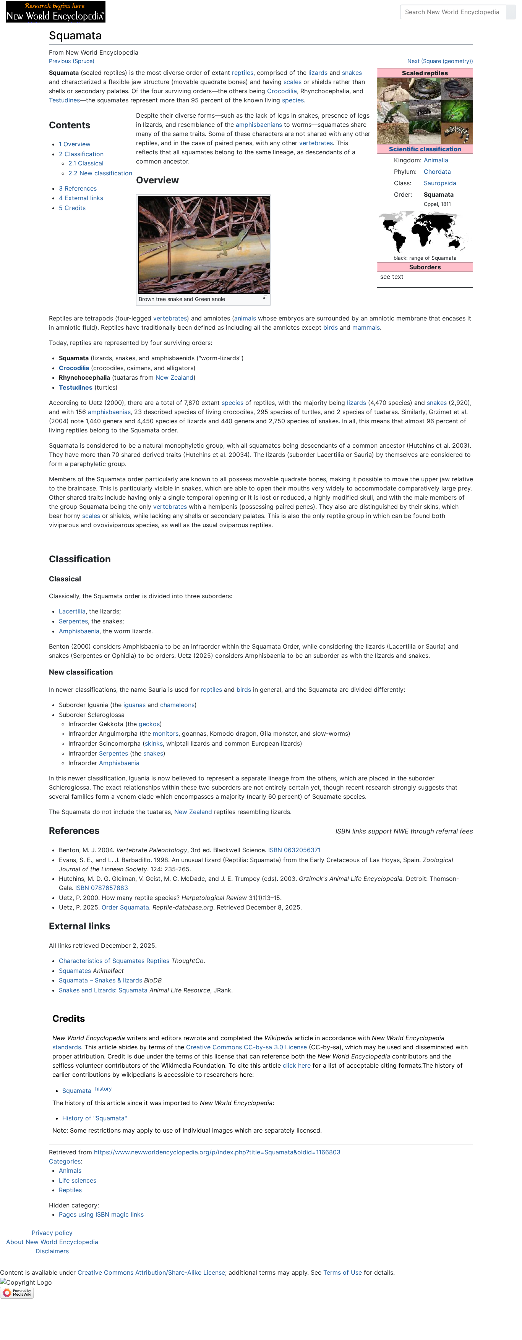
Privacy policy (52, 1232)
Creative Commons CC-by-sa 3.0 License (246, 1047)
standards (66, 1047)
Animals (70, 1170)
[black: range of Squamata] (425, 231)
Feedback (196, 12)
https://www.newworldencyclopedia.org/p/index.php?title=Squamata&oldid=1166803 (217, 1152)
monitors (165, 733)
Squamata (76, 1090)
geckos (149, 724)
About (161, 12)
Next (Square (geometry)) (440, 61)
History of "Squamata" (94, 1118)
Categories (65, 1161)
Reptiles (70, 1190)
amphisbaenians (259, 124)
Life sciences (77, 1180)
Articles (129, 12)
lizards (317, 72)
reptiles (242, 72)
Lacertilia (72, 611)
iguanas (134, 705)
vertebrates (316, 143)
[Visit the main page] (55, 11)
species (293, 100)
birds (330, 327)
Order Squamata (125, 907)
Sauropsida (440, 183)
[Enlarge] (265, 297)
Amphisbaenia (79, 631)
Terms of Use (342, 1272)
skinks (154, 743)
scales (293, 82)
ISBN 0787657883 (101, 888)
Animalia (436, 160)
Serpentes (73, 621)
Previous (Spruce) (71, 61)
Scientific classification (425, 149)
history (103, 1089)
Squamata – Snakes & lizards (100, 980)
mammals (366, 327)
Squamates (75, 970)
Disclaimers (52, 1251)
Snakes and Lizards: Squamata (103, 990)
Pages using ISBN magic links (101, 1214)
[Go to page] (511, 12)
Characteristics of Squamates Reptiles (114, 961)
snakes (352, 72)
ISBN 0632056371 (294, 850)
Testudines (64, 100)
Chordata (437, 171)
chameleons (177, 705)
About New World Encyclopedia (52, 1242)
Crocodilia (282, 91)
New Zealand (174, 377)
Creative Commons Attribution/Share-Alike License (151, 1272)
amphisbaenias (109, 412)
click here (297, 1065)
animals (245, 318)
